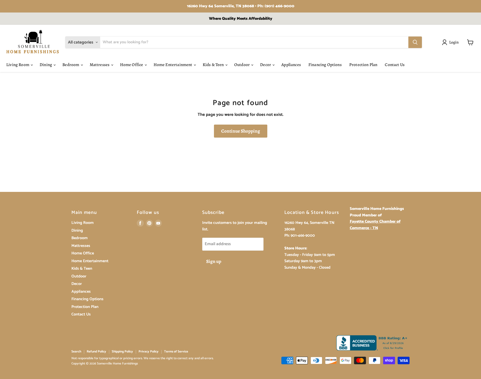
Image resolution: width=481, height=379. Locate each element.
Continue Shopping (240, 131)
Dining (46, 65)
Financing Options (325, 65)
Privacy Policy (149, 351)
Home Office (132, 65)
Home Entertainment (173, 65)
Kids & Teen (214, 65)
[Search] (415, 42)
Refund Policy (96, 351)
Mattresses (100, 65)
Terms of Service (176, 351)
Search (76, 351)
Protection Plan (363, 65)
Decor (266, 65)
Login (454, 42)
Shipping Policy (122, 351)
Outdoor (242, 65)
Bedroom (71, 65)
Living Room (18, 65)
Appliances (291, 65)
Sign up (213, 261)
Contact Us (395, 65)
